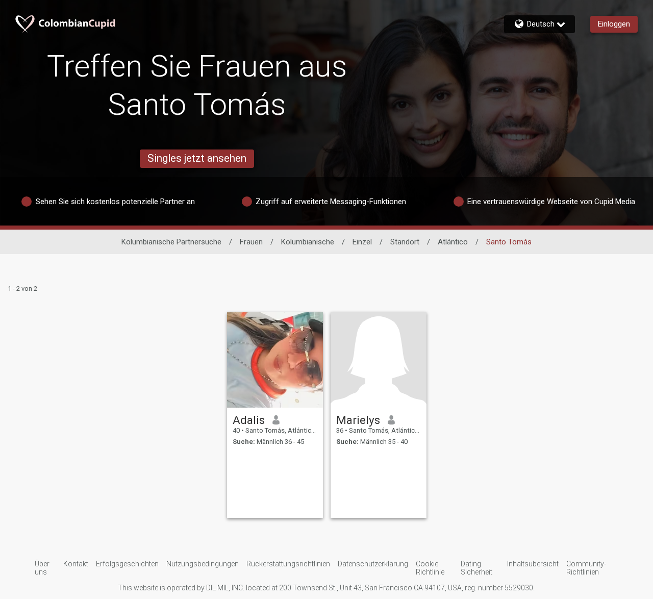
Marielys (358, 420)
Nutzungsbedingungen (202, 564)
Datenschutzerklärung (373, 564)
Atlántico (453, 241)
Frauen (251, 241)
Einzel (362, 241)
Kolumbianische (307, 241)
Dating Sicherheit (476, 568)
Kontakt (75, 564)
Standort (404, 241)
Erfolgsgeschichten (127, 564)
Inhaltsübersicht (533, 564)
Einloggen (614, 24)
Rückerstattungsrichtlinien (288, 564)
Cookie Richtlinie (430, 568)
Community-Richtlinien (586, 568)
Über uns (42, 568)
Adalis (249, 420)
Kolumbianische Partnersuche (171, 241)
